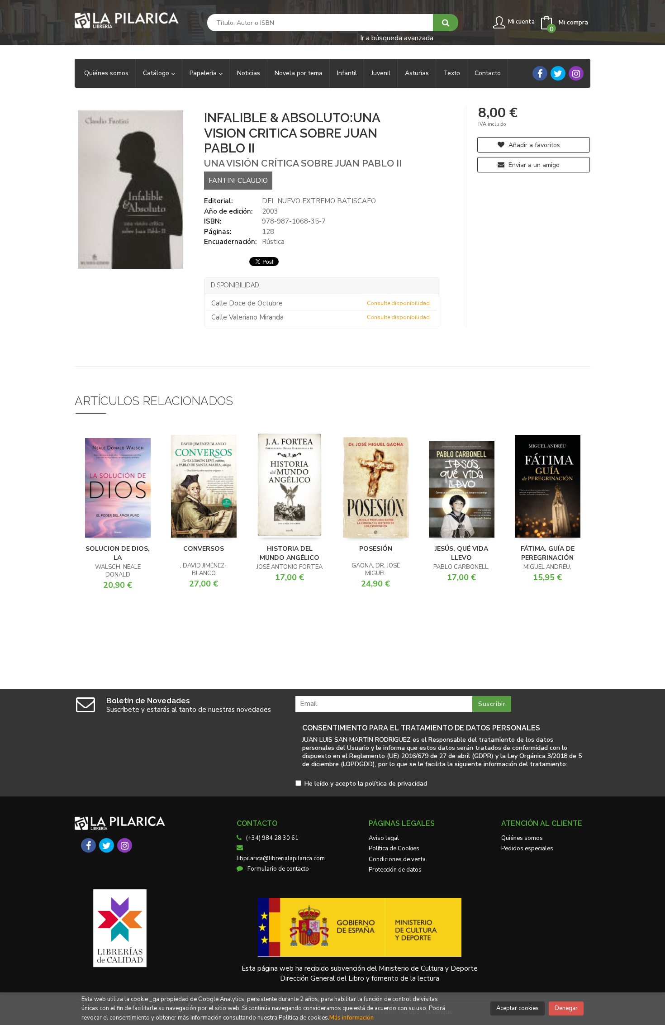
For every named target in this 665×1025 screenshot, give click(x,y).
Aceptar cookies (517, 1008)
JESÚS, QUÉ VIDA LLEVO (461, 553)
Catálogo (157, 73)
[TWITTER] (558, 73)
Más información (351, 1018)
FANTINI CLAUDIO (238, 180)
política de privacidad (396, 783)
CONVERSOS (203, 548)
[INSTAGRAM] (576, 73)
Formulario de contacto (278, 869)
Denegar (566, 1008)
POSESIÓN (375, 548)
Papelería (204, 73)
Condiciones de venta (397, 859)
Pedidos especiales (527, 848)
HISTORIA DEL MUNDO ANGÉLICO (289, 553)
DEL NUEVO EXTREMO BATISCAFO (319, 200)
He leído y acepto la (365, 784)
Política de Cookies (394, 848)
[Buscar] (445, 22)
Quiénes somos (522, 838)
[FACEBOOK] (539, 73)
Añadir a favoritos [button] (533, 145)
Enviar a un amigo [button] (533, 165)
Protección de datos (395, 870)
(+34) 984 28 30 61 (272, 838)
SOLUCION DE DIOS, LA (118, 553)
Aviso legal (384, 838)
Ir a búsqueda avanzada (396, 37)
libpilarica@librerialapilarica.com (281, 858)
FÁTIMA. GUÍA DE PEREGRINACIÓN (548, 553)
